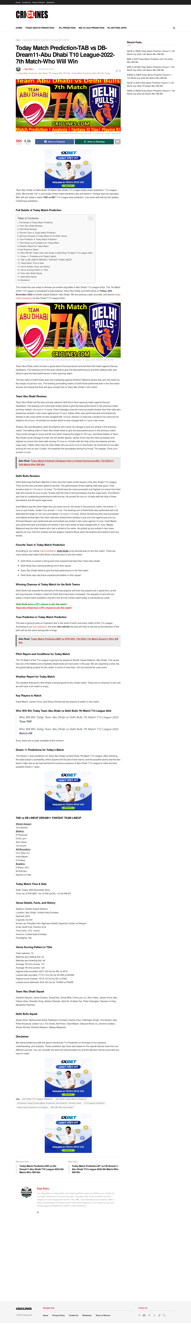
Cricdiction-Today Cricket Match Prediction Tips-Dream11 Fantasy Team (49, 1103)
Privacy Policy (58, 1315)
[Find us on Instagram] (164, 1315)
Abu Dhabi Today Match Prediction (71, 1099)
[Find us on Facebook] (139, 1315)
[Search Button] (174, 27)
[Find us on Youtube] (144, 1315)
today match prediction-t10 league (32, 1107)
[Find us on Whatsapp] (154, 1315)
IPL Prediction (67, 27)
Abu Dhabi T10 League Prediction (37, 1099)
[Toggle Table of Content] (89, 218)
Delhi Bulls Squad (28, 276)
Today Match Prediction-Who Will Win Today (91, 73)
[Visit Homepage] (32, 14)
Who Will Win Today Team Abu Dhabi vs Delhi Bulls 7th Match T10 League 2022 (56, 252)
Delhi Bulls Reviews (28, 229)
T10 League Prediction (94, 1103)
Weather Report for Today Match (34, 246)
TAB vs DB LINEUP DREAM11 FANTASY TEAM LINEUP (46, 259)
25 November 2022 (46, 69)
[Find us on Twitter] (149, 1315)
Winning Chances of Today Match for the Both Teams (43, 235)
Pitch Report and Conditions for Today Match (39, 242)
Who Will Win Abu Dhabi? (62, 1107)
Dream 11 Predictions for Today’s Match (38, 256)
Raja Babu (28, 69)
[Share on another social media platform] (118, 141)
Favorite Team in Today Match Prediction (37, 232)
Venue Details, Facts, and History (35, 266)
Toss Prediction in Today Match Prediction (38, 239)
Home (18, 2)
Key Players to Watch (29, 249)
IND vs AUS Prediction (91, 27)
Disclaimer (50, 2)
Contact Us (26, 2)
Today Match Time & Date (32, 262)
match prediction (48, 550)
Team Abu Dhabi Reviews (30, 225)
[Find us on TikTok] (159, 1315)
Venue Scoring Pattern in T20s (34, 269)
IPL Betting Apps (117, 27)
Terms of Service (38, 2)
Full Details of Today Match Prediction (36, 222)
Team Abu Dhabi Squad (31, 273)
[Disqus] (68, 1260)
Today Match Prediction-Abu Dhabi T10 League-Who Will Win (46, 40)
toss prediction (40, 626)
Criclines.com (27, 1315)
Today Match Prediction (39, 27)
